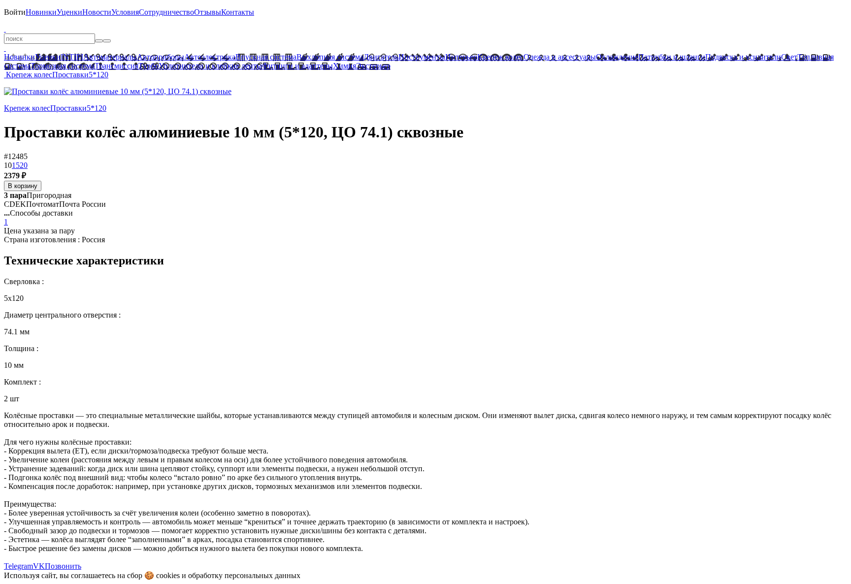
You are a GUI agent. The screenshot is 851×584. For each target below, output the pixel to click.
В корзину (22, 186)
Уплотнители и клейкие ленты (210, 66)
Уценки (69, 12)
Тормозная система (63, 66)
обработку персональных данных (244, 575)
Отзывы (207, 12)
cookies (168, 575)
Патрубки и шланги (671, 57)
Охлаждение (617, 57)
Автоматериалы (110, 57)
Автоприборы (160, 57)
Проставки (70, 74)
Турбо (148, 66)
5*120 (98, 74)
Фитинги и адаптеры (297, 66)
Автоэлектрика (209, 57)
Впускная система (265, 57)
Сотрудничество (166, 12)
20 (24, 165)
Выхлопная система (329, 57)
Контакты (237, 12)
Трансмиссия (116, 66)
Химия (344, 66)
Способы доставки (38, 213)
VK (39, 566)
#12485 (16, 156)
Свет (789, 57)
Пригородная (37, 195)
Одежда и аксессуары (560, 57)
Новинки (41, 12)
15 (16, 165)
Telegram (18, 566)
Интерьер (461, 57)
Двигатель (380, 57)
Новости (96, 12)
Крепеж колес (500, 57)
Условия (125, 12)
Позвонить (63, 566)
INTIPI (72, 57)
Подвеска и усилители (743, 57)
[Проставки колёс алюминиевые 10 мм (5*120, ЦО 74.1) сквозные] (117, 91)
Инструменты (421, 57)
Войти (15, 12)
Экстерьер (373, 66)
